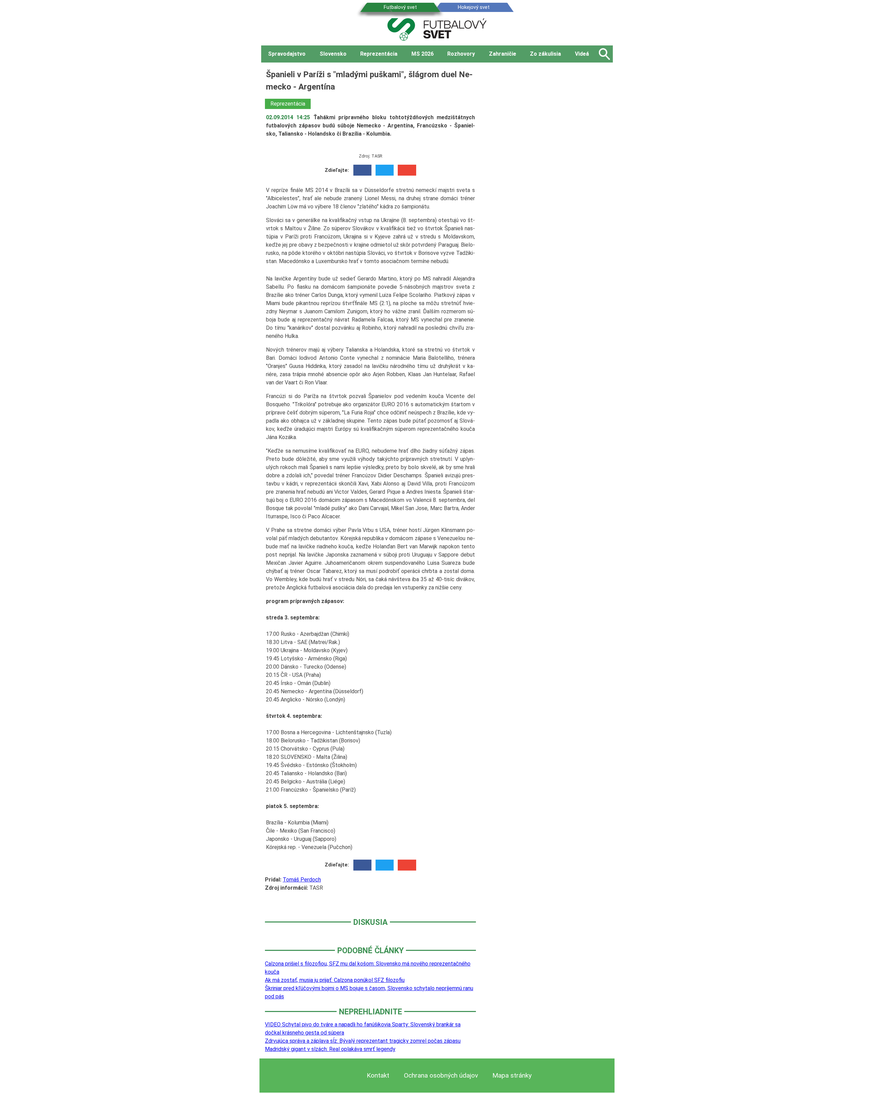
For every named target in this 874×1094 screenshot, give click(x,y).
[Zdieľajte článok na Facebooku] (362, 170)
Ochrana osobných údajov (441, 1075)
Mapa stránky (512, 1075)
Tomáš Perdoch (302, 879)
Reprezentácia (287, 103)
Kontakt (378, 1075)
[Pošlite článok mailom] (407, 170)
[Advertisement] (549, 170)
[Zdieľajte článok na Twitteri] (385, 170)
